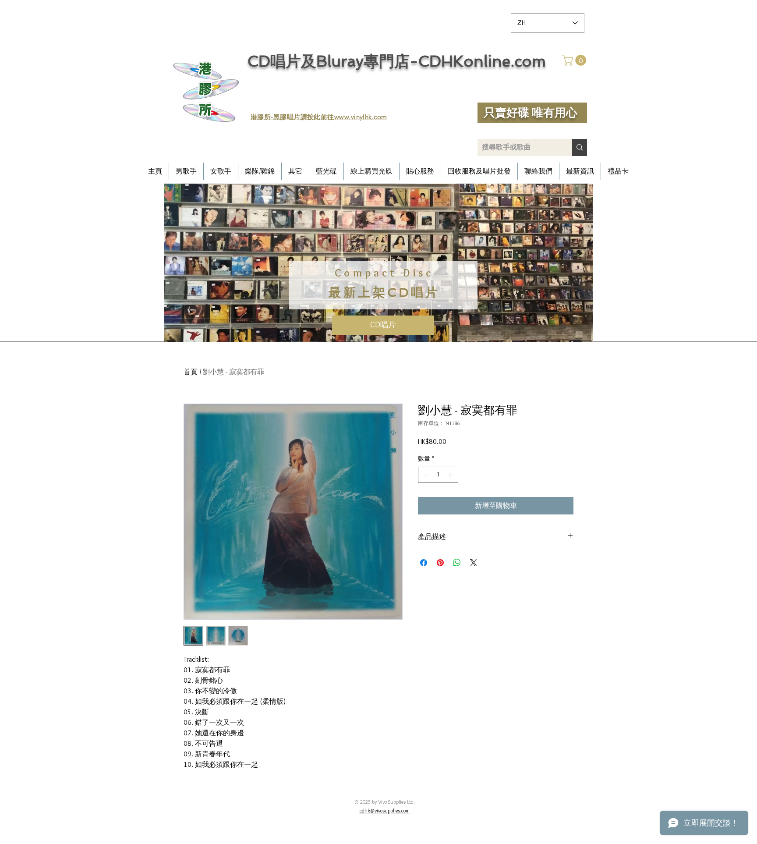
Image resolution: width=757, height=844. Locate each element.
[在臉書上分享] (423, 562)
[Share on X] (473, 562)
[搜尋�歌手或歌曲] (579, 147)
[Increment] (451, 474)
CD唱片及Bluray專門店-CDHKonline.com (397, 61)
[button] (575, 60)
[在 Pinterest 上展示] (440, 562)
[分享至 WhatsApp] (457, 562)
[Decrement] (424, 474)
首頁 (191, 372)
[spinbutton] (438, 474)
